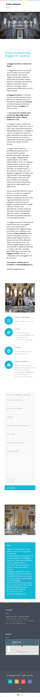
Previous (8, 520)
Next (32, 520)
